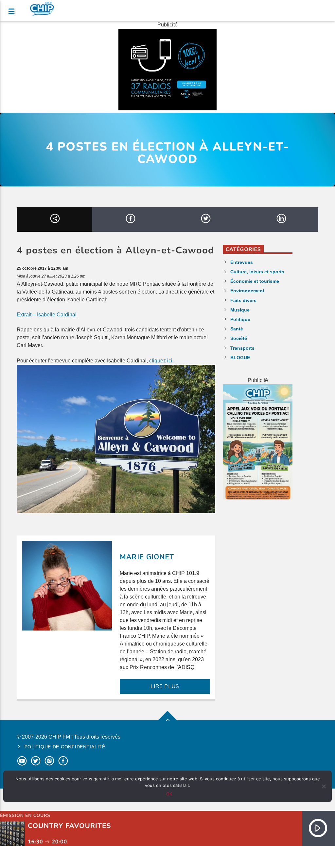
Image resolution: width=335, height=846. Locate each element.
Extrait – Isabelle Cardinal (47, 314)
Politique (240, 319)
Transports (242, 348)
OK (169, 793)
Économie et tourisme (254, 281)
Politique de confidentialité (65, 746)
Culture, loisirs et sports (257, 271)
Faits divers (243, 300)
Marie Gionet (147, 557)
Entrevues (241, 262)
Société (238, 338)
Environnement (247, 290)
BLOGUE (240, 357)
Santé (236, 328)
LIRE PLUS (164, 686)
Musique (240, 309)
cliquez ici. (161, 360)
